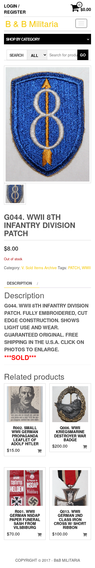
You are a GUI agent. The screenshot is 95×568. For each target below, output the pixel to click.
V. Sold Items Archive (39, 267)
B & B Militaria (31, 23)
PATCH (74, 267)
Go (83, 54)
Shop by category (23, 39)
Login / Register (15, 9)
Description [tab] (19, 283)
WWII (86, 267)
